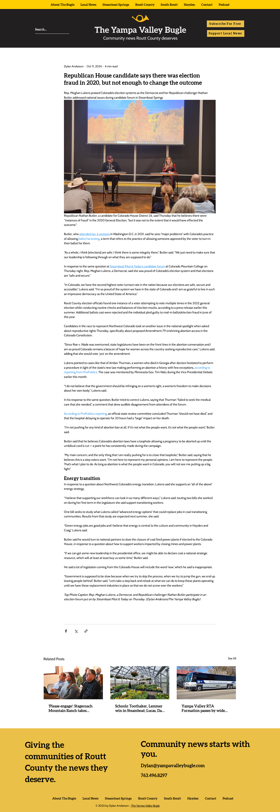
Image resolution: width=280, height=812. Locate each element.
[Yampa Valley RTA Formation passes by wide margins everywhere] (206, 682)
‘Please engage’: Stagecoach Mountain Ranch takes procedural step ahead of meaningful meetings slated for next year (72, 709)
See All (232, 658)
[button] (225, 23)
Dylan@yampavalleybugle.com (173, 766)
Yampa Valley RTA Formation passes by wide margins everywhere (203, 709)
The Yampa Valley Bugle (145, 805)
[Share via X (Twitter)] (76, 631)
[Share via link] (86, 631)
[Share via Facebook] (66, 631)
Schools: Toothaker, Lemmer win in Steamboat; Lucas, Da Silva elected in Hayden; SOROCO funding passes (139, 709)
